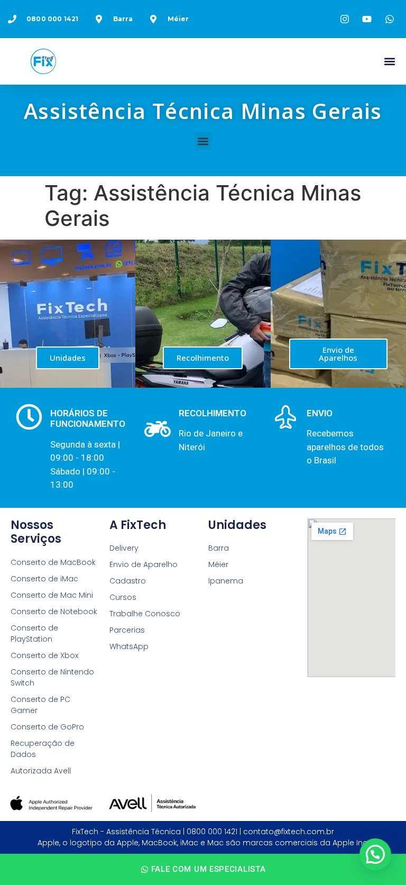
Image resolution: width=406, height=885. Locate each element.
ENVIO (320, 413)
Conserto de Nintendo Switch (52, 677)
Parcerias (127, 630)
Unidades (68, 357)
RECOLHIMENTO (212, 413)
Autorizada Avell (41, 770)
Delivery (124, 548)
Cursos (122, 597)
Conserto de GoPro (47, 727)
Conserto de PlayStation (34, 633)
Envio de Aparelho (143, 564)
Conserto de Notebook (54, 611)
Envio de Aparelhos (338, 353)
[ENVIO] (285, 417)
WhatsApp (129, 646)
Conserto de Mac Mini (52, 595)
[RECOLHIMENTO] (157, 429)
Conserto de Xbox (44, 655)
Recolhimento (203, 357)
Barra (218, 548)
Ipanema (225, 581)
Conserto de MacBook (53, 562)
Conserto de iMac (44, 578)
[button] (389, 61)
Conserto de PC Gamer (40, 705)
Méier (218, 564)
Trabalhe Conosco (144, 613)
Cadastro (127, 581)
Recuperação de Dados (43, 749)
